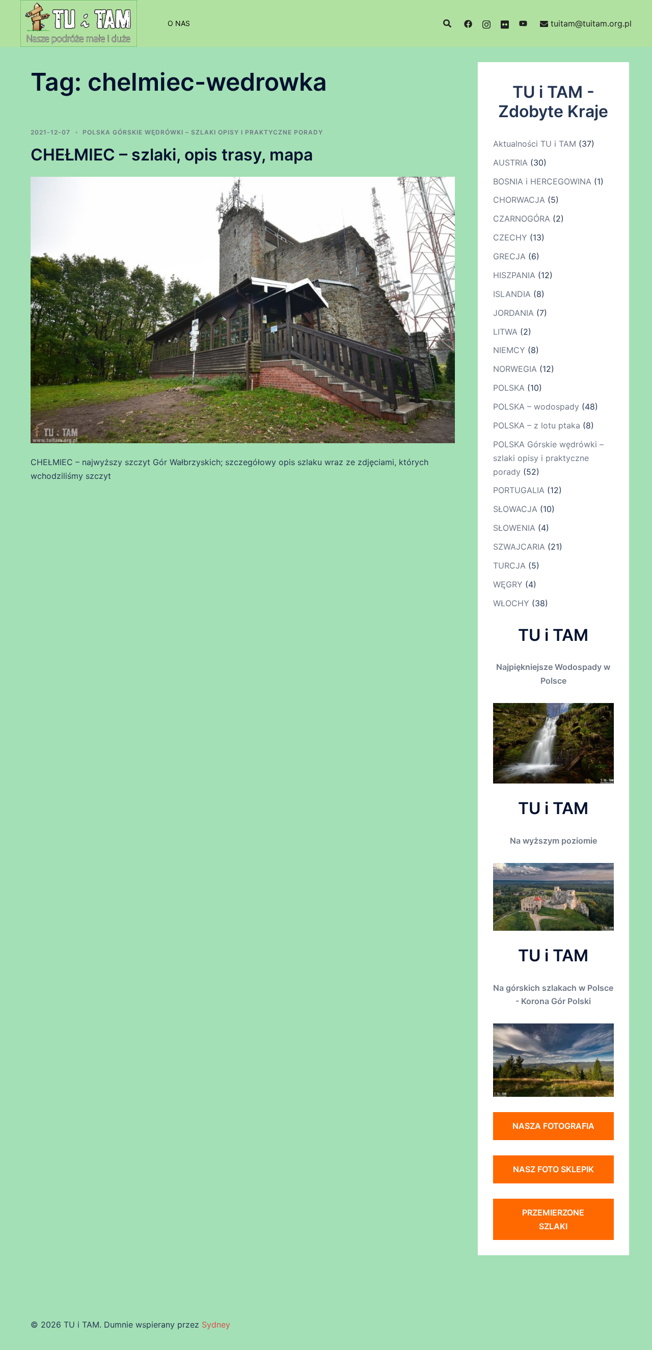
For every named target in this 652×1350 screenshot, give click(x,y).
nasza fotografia (553, 1126)
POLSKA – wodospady (536, 406)
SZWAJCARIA (519, 547)
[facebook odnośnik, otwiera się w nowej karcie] (468, 23)
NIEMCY (509, 350)
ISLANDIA (512, 294)
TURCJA (509, 565)
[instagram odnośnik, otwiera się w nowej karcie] (486, 23)
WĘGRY (508, 584)
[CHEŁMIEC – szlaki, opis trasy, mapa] (243, 309)
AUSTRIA (510, 162)
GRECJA (509, 256)
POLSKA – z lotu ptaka (536, 425)
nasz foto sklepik (553, 1169)
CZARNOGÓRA (521, 218)
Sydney (216, 1324)
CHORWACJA (519, 200)
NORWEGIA (515, 369)
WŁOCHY (511, 603)
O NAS (179, 23)
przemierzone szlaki (553, 1219)
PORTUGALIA (519, 490)
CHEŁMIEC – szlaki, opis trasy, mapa (172, 155)
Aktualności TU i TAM (534, 144)
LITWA (505, 332)
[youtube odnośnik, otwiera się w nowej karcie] (523, 23)
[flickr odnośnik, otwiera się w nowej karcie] (505, 23)
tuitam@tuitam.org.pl (591, 23)
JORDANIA (513, 313)
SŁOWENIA (514, 528)
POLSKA (509, 388)
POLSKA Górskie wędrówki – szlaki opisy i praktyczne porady (203, 132)
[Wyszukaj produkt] (447, 23)
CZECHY (510, 237)
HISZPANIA (514, 275)
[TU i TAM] (78, 22)
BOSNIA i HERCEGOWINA (542, 181)
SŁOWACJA (515, 509)
